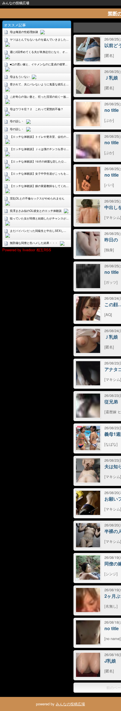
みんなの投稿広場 (15, 2)
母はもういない (20, 77)
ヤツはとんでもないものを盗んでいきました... (39, 39)
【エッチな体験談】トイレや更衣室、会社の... (39, 137)
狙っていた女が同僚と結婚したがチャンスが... (39, 218)
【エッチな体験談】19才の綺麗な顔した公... (38, 161)
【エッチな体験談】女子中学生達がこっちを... (39, 173)
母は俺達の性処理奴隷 (24, 32)
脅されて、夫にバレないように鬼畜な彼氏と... (39, 84)
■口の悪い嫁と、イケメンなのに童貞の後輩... (39, 64)
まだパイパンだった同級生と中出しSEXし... (38, 231)
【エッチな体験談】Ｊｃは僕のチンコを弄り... (39, 149)
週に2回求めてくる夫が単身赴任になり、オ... (39, 52)
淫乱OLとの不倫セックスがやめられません (37, 198)
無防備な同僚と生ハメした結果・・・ (34, 243)
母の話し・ (17, 121)
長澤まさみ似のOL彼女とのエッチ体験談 (36, 211)
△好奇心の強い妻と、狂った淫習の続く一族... (39, 97)
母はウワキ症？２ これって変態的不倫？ (36, 109)
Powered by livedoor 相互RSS (26, 249)
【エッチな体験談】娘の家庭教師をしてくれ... (39, 186)
